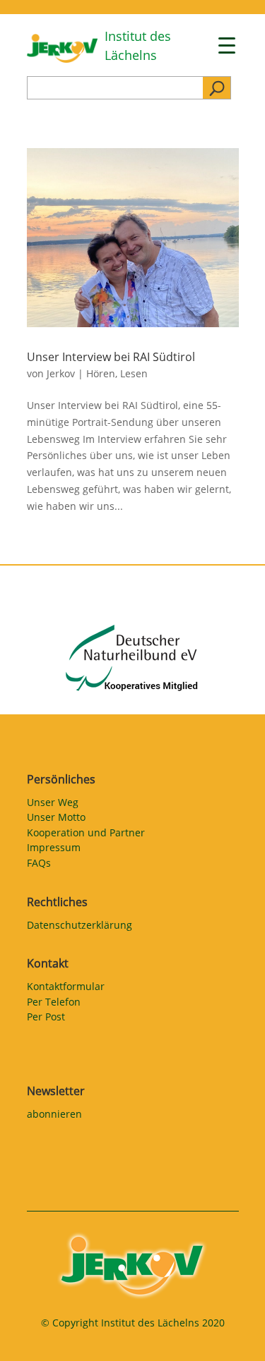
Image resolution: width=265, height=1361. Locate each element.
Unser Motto (56, 819)
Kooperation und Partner (86, 835)
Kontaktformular (66, 988)
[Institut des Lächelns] (62, 59)
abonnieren (54, 1116)
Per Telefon (54, 1004)
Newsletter (56, 1091)
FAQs (39, 865)
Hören (100, 373)
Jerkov (61, 373)
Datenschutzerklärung (79, 927)
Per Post (46, 1019)
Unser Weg (52, 804)
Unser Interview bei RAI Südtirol (111, 357)
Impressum (54, 850)
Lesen (134, 373)
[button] (25, 1335)
